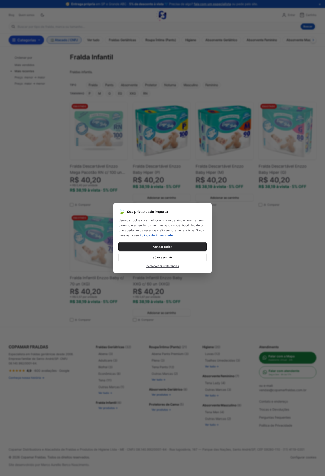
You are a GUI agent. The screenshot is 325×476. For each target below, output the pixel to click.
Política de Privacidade (156, 235)
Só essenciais (163, 257)
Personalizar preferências (162, 266)
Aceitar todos (162, 246)
